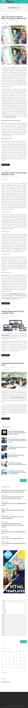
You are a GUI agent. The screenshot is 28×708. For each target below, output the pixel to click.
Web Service (12, 461)
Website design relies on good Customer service (12, 312)
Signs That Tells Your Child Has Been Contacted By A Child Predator (14, 17)
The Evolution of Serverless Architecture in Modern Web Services (12, 517)
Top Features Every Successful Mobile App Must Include (13, 504)
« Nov (2, 672)
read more (5, 164)
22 (20, 664)
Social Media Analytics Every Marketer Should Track (13, 532)
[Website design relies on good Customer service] (14, 325)
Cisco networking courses (16, 397)
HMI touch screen (5, 682)
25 (6, 667)
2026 (3, 601)
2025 (3, 615)
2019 (3, 629)
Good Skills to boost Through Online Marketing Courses (14, 173)
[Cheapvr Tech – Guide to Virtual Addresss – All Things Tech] (8, 1)
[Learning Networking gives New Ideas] (14, 380)
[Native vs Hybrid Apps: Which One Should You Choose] (4, 455)
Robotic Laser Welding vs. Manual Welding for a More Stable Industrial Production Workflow (17, 433)
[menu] (24, 2)
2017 (3, 634)
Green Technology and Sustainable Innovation (13, 543)
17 (2, 664)
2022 (3, 622)
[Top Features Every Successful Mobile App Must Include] (4, 448)
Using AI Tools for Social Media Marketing (12, 538)
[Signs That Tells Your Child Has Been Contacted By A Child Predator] (14, 34)
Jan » (6, 672)
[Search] (21, 1)
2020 (3, 627)
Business (11, 469)
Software (5, 14)
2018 (3, 632)
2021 (3, 624)
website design (5, 335)
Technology (6, 170)
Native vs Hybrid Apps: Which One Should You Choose (12, 511)
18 (6, 664)
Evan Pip (6, 20)
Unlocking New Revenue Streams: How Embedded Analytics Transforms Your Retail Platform (17, 472)
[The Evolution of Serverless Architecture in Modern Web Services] (4, 463)
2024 (3, 617)
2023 (3, 620)
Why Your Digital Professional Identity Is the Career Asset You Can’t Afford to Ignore (17, 441)
